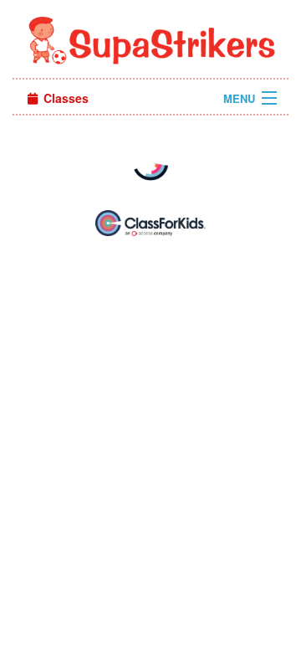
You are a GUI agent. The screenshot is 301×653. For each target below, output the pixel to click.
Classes (64, 98)
